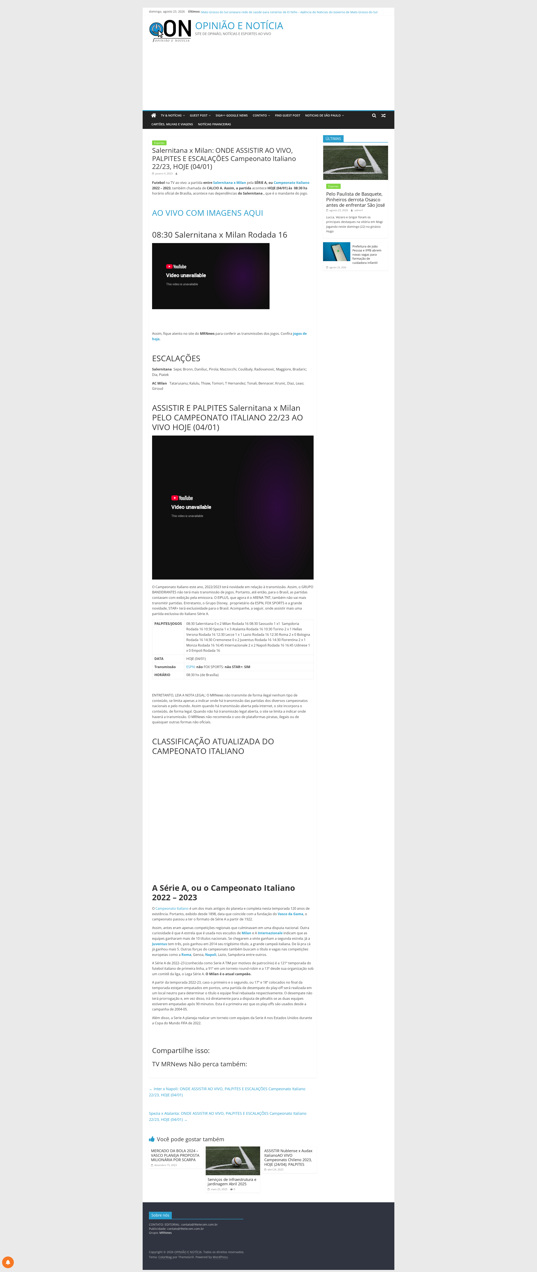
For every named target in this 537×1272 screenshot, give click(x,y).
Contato (260, 115)
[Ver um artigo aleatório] (383, 115)
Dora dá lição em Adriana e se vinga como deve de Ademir (242, 11)
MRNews (165, 1233)
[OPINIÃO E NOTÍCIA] (153, 115)
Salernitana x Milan (230, 182)
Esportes (159, 143)
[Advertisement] (268, 78)
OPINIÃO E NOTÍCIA (239, 25)
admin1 (359, 210)
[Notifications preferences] (8, 1262)
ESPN (190, 667)
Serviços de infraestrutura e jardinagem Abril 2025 (232, 1182)
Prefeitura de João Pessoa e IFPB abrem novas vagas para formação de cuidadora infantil (366, 254)
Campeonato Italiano (291, 182)
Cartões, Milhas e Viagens (172, 124)
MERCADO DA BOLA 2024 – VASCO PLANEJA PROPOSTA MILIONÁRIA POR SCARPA (175, 1155)
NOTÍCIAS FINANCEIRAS (214, 124)
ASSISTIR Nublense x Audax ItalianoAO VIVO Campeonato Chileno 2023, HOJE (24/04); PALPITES (288, 1157)
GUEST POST (198, 115)
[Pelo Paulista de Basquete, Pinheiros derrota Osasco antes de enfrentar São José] (355, 148)
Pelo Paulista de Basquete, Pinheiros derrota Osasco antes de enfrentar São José (355, 199)
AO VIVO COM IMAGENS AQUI (207, 212)
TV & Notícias (171, 115)
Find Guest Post (287, 115)
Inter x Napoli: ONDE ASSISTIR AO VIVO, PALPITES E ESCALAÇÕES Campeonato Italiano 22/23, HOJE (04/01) (227, 1091)
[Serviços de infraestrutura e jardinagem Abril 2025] (233, 1149)
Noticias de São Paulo (323, 115)
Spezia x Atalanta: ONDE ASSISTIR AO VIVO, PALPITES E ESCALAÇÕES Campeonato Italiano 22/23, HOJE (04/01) (227, 1116)
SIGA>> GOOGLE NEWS (232, 115)
